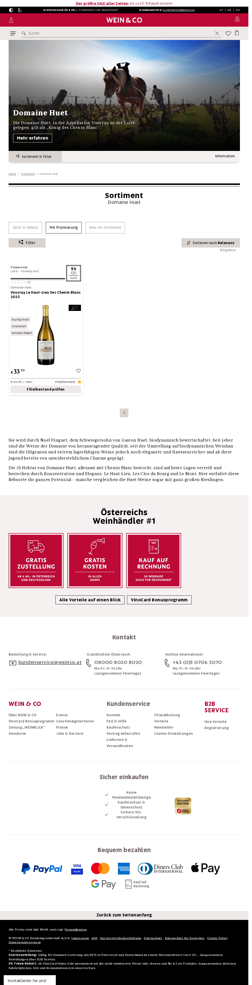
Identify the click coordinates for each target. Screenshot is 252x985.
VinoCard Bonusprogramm (159, 600)
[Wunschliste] (228, 33)
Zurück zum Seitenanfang (124, 915)
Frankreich (28, 174)
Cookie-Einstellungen (173, 733)
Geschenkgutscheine (75, 721)
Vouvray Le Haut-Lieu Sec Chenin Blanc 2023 (46, 294)
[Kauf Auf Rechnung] (153, 560)
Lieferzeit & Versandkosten (120, 742)
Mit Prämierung (64, 227)
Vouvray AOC (30, 271)
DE (229, 10)
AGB (94, 938)
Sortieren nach (214, 243)
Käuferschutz (118, 727)
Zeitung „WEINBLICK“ (27, 727)
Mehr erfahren (32, 138)
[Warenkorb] (237, 32)
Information (225, 156)
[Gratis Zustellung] (36, 560)
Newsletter (164, 727)
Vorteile (161, 721)
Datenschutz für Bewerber (185, 938)
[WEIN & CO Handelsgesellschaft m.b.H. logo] (124, 20)
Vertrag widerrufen (123, 733)
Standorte (17, 733)
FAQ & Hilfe (117, 721)
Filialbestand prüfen (45, 389)
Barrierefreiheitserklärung (121, 938)
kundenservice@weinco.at (179, 10)
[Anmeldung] (11, 20)
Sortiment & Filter (35, 156)
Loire (14, 271)
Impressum (80, 938)
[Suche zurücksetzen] (217, 33)
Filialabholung (167, 715)
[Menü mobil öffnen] (13, 33)
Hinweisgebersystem (25, 942)
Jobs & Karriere (69, 733)
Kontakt (113, 715)
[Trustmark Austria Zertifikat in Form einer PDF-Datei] (183, 805)
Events (62, 715)
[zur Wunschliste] (78, 371)
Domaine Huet (21, 287)
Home (12, 174)
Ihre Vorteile (216, 721)
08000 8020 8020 (118, 662)
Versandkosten (75, 929)
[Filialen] (237, 20)
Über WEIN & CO (23, 715)
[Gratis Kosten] (94, 560)
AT (221, 10)
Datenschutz (153, 938)
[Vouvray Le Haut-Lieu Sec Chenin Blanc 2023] (46, 335)
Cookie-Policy (217, 938)
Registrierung (217, 728)
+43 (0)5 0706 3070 (197, 662)
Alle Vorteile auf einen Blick (90, 600)
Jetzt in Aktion (25, 227)
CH (238, 10)
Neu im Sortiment (105, 227)
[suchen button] (25, 33)
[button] (11, 10)
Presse (62, 727)
